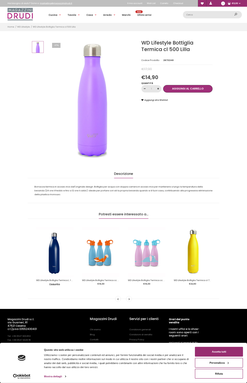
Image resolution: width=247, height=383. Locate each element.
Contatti (94, 339)
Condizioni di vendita (140, 334)
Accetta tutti (219, 351)
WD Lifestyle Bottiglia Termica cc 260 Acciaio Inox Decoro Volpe (116, 280)
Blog (92, 334)
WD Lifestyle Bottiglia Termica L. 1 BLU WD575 (59, 280)
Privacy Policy (136, 339)
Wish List (151, 3)
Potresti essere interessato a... (123, 214)
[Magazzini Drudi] (20, 19)
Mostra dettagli (53, 376)
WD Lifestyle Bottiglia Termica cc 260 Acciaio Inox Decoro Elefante (163, 280)
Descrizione (123, 173)
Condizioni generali (140, 329)
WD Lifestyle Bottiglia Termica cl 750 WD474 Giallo (200, 280)
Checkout (178, 3)
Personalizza (217, 362)
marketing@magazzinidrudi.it (56, 3)
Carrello (164, 3)
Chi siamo (95, 329)
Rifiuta (219, 373)
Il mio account (134, 3)
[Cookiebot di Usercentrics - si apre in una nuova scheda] (21, 376)
